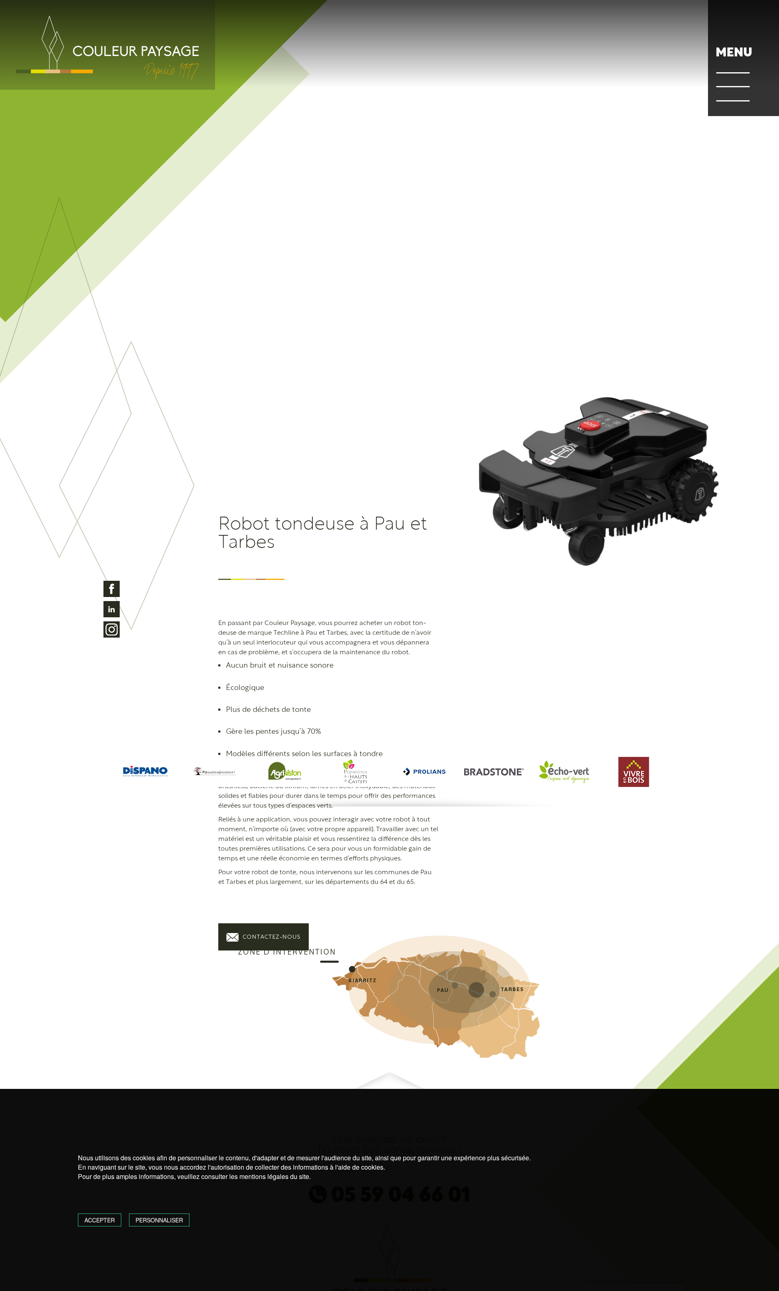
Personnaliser (159, 1220)
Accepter (99, 1220)
